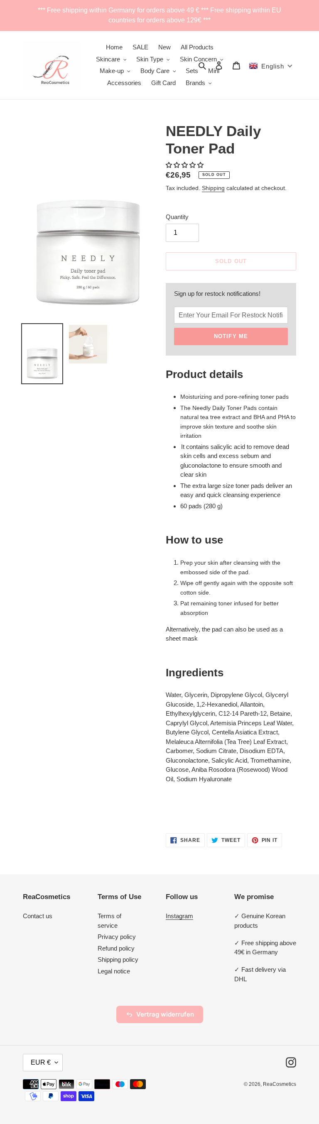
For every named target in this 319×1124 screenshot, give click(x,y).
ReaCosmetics (279, 1084)
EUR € (41, 1062)
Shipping (213, 188)
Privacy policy (117, 936)
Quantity (177, 216)
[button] (185, 164)
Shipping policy (118, 959)
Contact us (37, 915)
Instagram (179, 915)
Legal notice (114, 971)
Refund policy (116, 948)
